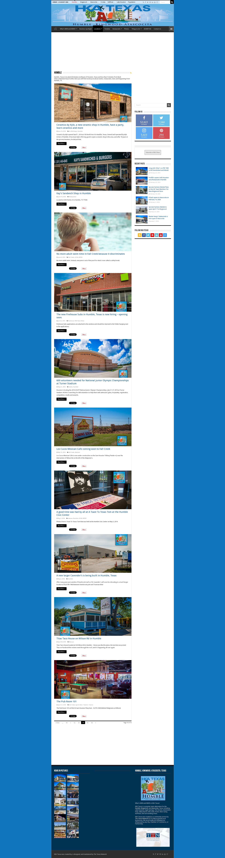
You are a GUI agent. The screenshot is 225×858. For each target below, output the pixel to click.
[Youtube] (155, 2)
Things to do (135, 29)
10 (66, 723)
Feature (70, 518)
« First (57, 723)
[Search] (172, 2)
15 (87, 723)
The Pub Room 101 (66, 701)
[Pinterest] (150, 2)
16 (92, 723)
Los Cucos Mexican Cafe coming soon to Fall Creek (83, 448)
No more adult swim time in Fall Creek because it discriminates (90, 253)
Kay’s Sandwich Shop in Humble (73, 193)
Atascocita (93, 2)
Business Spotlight (85, 29)
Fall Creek (71, 257)
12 (74, 723)
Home (55, 28)
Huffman (110, 2)
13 (79, 723)
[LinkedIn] (152, 2)
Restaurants (116, 29)
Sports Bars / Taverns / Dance (84, 705)
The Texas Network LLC (143, 818)
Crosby (103, 2)
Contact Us (157, 29)
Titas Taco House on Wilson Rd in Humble (78, 638)
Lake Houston (121, 2)
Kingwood (83, 2)
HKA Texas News (79, 321)
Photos (126, 29)
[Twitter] (148, 2)
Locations (97, 29)
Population (131, 2)
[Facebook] (145, 2)
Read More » (61, 143)
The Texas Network (100, 854)
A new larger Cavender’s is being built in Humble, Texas (86, 575)
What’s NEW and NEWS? (68, 29)
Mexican (77, 452)
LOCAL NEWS (78, 257)
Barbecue (71, 321)
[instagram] (157, 2)
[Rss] (143, 2)
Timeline (107, 29)
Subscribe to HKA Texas (153, 152)
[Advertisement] (112, 51)
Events (71, 387)
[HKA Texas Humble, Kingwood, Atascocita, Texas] (112, 15)
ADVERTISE (147, 29)
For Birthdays (73, 131)
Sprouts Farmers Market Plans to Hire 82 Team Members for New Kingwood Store (159, 189)
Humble (74, 2)
